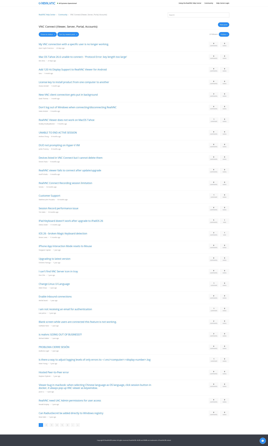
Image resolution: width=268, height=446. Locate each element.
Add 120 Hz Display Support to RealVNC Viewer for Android (73, 69)
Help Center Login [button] (222, 3)
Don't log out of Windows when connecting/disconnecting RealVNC (78, 107)
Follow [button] (223, 34)
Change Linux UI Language (54, 284)
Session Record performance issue (58, 208)
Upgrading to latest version (54, 258)
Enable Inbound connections (55, 296)
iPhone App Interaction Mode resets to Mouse (65, 246)
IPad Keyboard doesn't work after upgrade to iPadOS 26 (71, 220)
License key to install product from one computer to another (74, 82)
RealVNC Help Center (47, 14)
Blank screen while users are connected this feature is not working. (78, 321)
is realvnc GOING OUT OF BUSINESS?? (60, 334)
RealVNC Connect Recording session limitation (65, 183)
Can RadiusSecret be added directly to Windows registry (71, 413)
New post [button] (223, 25)
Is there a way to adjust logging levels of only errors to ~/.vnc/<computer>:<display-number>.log (95, 359)
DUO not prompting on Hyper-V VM (59, 145)
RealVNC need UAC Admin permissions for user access (70, 400)
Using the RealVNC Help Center (190, 3)
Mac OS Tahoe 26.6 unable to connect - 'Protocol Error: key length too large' (83, 56)
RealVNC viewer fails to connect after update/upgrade (70, 170)
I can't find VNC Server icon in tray (58, 271)
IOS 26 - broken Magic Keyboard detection (63, 233)
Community (208, 3)
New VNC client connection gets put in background (68, 94)
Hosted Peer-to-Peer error (54, 372)
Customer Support (49, 195)
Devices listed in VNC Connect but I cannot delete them (70, 157)
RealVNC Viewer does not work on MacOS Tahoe (66, 120)
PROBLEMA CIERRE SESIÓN (54, 347)
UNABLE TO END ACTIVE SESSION (58, 132)
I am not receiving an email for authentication (65, 309)
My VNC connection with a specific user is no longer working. (74, 44)
